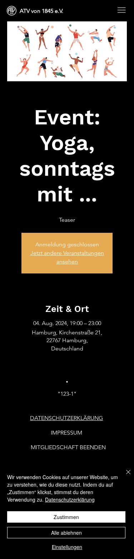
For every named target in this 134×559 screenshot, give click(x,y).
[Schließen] (124, 476)
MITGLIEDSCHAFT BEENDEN (68, 447)
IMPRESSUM (66, 432)
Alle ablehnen (66, 532)
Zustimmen (66, 516)
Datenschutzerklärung (70, 499)
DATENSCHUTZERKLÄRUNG (66, 418)
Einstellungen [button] (67, 546)
